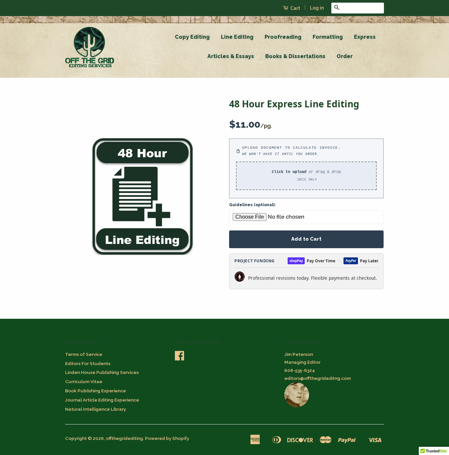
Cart (294, 8)
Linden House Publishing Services (102, 372)
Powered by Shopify (167, 438)
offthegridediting (124, 438)
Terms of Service (83, 354)
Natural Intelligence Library (95, 409)
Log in (317, 8)
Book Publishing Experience (95, 390)
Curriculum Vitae (83, 381)
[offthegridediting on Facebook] (179, 357)
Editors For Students (87, 363)
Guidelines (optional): (252, 205)
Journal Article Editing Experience (102, 399)
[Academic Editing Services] (296, 405)
